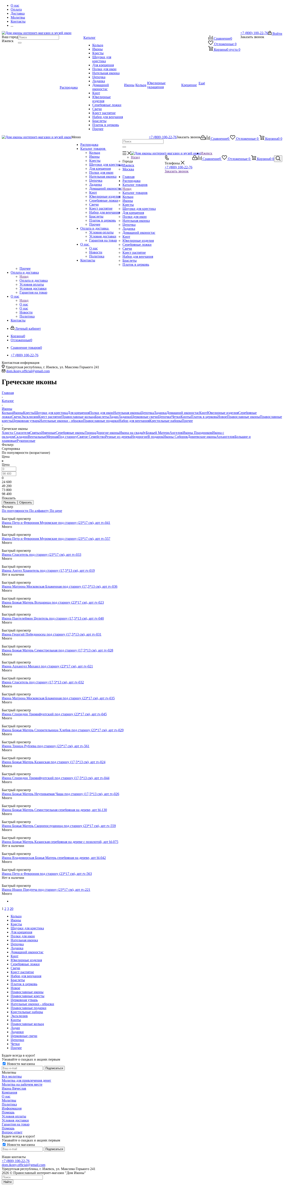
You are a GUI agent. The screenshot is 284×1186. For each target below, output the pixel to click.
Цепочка (95, 180)
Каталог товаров (93, 148)
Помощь (8, 1112)
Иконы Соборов (175, 437)
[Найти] (20, 42)
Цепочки (165, 417)
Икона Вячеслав (14, 1088)
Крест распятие (100, 208)
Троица (90, 433)
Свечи (94, 204)
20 (11, 909)
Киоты (186, 417)
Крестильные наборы (165, 421)
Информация (12, 1108)
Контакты (87, 260)
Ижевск (128, 165)
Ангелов (176, 433)
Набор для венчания (104, 212)
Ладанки (124, 417)
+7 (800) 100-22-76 (254, 33)
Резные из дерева (118, 437)
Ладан (113, 417)
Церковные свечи (144, 417)
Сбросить (25, 502)
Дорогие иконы (107, 433)
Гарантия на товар (103, 240)
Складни (21, 437)
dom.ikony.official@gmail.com (28, 371)
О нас (85, 244)
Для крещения (100, 168)
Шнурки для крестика (105, 164)
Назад (135, 157)
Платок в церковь (102, 220)
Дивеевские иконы (202, 437)
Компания (9, 1092)
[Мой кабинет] (203, 138)
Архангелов (225, 437)
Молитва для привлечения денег (26, 1080)
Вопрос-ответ (12, 1132)
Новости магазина (20, 1064)
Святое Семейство (91, 437)
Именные (48, 433)
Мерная (52, 437)
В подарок (155, 437)
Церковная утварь (25, 421)
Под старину (67, 437)
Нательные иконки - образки (61, 421)
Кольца (94, 152)
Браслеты (96, 216)
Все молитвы (12, 1076)
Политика (96, 256)
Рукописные (26, 441)
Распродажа (89, 144)
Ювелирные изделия (104, 196)
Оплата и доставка (94, 228)
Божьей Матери (158, 433)
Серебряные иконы (70, 433)
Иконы (94, 156)
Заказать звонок (177, 171)
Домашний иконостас (105, 188)
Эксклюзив (29, 417)
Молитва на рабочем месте (22, 1084)
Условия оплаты (101, 232)
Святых (35, 433)
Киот (93, 192)
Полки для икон (101, 172)
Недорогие (139, 437)
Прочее (94, 224)
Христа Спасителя (16, 433)
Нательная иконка (102, 176)
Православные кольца (78, 417)
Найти (8, 1182)
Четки (176, 417)
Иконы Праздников (197, 433)
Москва (128, 169)
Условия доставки (102, 236)
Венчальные (37, 437)
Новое (222, 417)
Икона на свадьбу (132, 433)
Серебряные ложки (103, 200)
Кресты (95, 160)
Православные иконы (243, 417)
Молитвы (9, 1100)
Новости (95, 252)
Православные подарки (101, 421)
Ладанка (95, 184)
